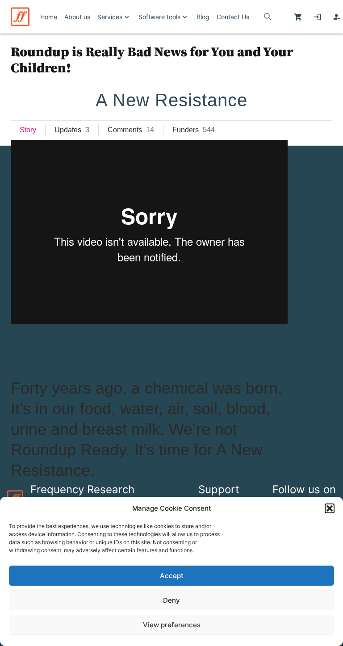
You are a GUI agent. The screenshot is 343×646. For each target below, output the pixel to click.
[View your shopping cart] (298, 17)
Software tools (159, 17)
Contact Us (233, 17)
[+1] (66, 349)
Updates (67, 130)
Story (28, 130)
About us (77, 17)
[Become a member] (336, 17)
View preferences (172, 625)
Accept (172, 575)
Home (48, 17)
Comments (125, 130)
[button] (329, 508)
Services (109, 17)
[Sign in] (317, 17)
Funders (185, 130)
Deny (171, 600)
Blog (203, 17)
